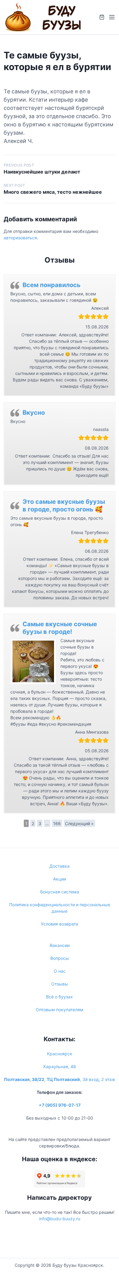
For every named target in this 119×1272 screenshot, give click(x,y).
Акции (59, 878)
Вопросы (59, 958)
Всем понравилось (52, 285)
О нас (60, 971)
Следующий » (79, 823)
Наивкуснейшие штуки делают (42, 172)
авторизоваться (20, 237)
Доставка (59, 866)
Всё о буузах (59, 996)
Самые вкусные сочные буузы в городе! (60, 627)
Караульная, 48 (59, 1066)
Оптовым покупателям (59, 1009)
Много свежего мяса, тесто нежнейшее (53, 192)
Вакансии (60, 945)
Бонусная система (59, 891)
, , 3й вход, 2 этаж (59, 1079)
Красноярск (59, 1053)
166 (57, 823)
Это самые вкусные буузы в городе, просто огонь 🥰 (64, 505)
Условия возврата (59, 923)
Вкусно (34, 412)
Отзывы (59, 983)
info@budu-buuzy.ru (59, 1218)
